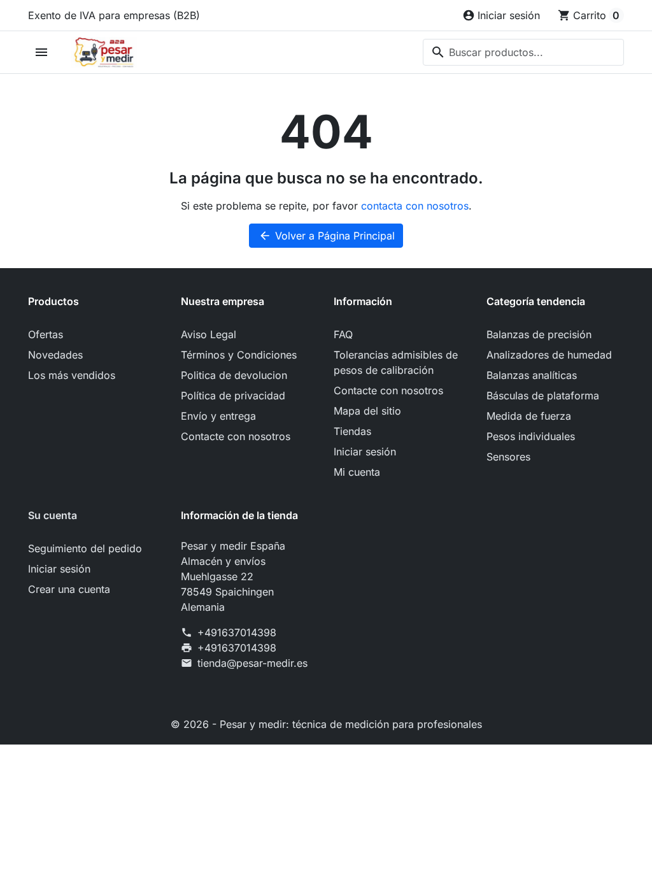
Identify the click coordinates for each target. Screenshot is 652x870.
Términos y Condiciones (239, 354)
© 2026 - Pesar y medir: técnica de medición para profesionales (326, 724)
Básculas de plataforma (542, 395)
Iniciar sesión (365, 451)
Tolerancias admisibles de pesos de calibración (396, 362)
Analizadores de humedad (549, 354)
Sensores (508, 456)
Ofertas (45, 334)
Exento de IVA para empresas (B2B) (114, 15)
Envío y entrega (218, 416)
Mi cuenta (357, 472)
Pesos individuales (530, 436)
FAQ (343, 334)
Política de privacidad (233, 395)
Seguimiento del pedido (85, 548)
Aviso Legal (208, 334)
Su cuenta (52, 515)
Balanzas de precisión (539, 334)
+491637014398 (236, 632)
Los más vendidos (71, 375)
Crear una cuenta (69, 589)
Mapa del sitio (367, 410)
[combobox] (523, 52)
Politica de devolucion (234, 375)
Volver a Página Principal (327, 235)
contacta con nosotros (415, 205)
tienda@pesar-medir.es (252, 663)
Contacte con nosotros (235, 436)
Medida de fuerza (528, 416)
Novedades (55, 354)
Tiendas (352, 431)
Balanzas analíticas (531, 375)
